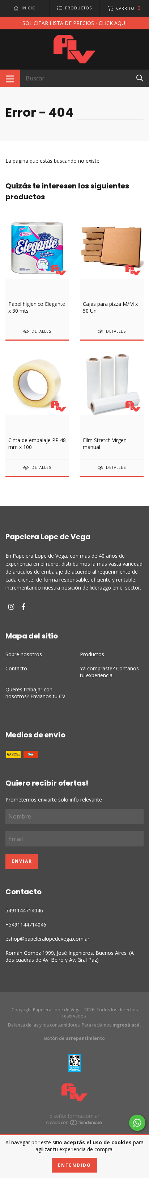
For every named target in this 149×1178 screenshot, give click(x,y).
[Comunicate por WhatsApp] (137, 1123)
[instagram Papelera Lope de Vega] (11, 606)
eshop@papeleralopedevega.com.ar (47, 938)
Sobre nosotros (23, 654)
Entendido (74, 1165)
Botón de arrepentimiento (74, 1038)
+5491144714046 (25, 924)
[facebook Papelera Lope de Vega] (23, 606)
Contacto (16, 668)
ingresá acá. (126, 1025)
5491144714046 (24, 910)
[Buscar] (139, 77)
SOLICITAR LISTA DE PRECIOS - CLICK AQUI (74, 23)
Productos (92, 654)
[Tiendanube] (74, 1123)
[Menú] (10, 78)
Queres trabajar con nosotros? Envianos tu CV (35, 693)
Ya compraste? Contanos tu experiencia (109, 672)
